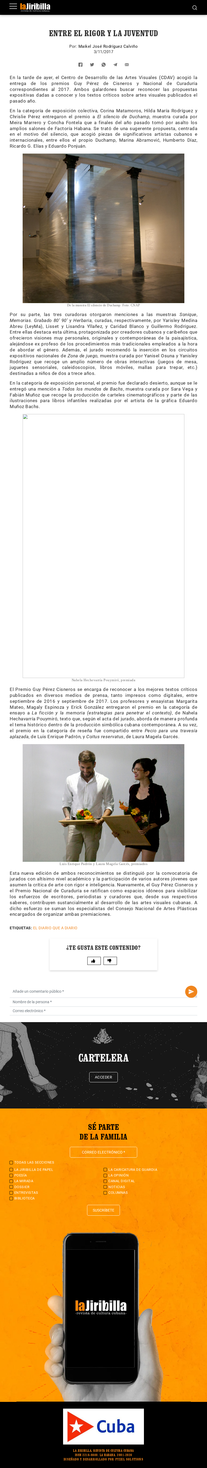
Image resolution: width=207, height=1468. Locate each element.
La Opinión (118, 1175)
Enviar (191, 992)
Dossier (22, 1187)
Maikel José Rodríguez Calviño (108, 46)
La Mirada (23, 1181)
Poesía (20, 1175)
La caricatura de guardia (132, 1170)
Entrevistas (26, 1193)
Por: (73, 46)
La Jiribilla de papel (33, 1170)
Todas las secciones (34, 1162)
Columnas (118, 1193)
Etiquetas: (21, 928)
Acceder (103, 1077)
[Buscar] (194, 7)
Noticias (116, 1187)
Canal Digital (121, 1181)
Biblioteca (24, 1198)
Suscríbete (103, 1210)
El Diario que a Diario (55, 928)
